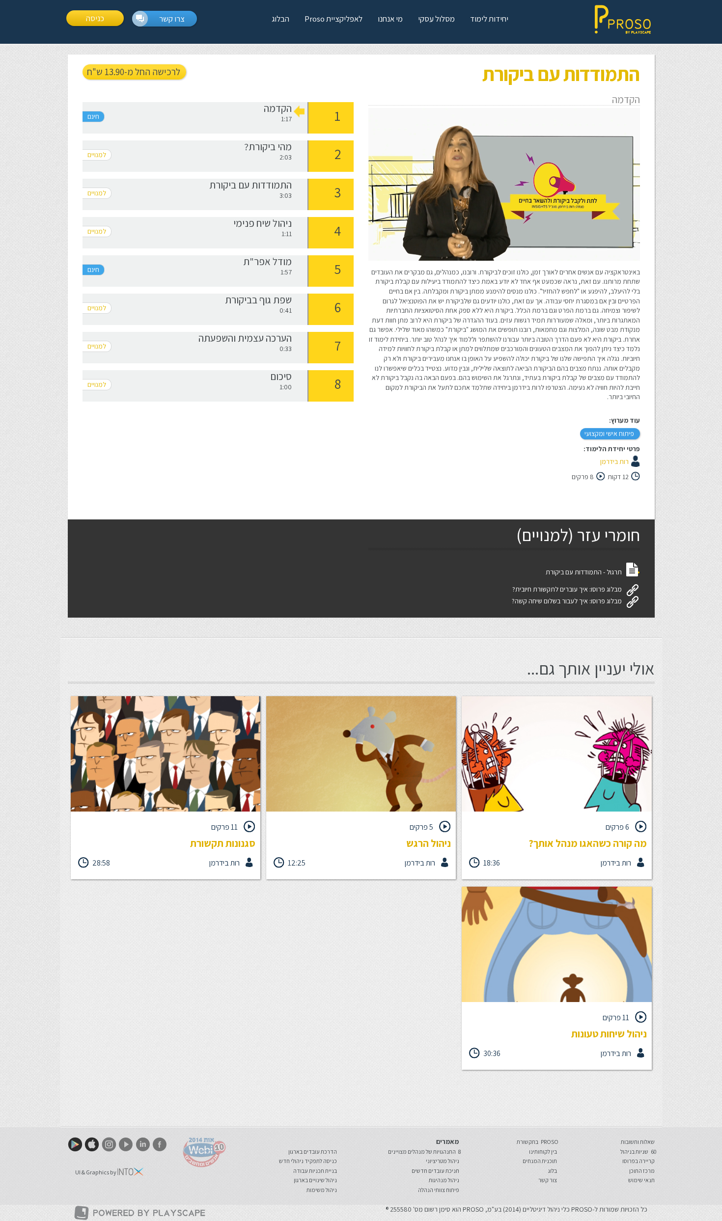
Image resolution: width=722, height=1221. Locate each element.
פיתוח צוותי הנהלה (438, 1190)
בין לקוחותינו (543, 1151)
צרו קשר (172, 18)
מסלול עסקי (436, 18)
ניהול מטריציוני (442, 1161)
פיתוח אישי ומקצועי (609, 433)
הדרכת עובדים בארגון (312, 1151)
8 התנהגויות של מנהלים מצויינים (424, 1151)
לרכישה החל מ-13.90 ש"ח (133, 71)
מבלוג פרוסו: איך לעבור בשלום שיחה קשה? (567, 601)
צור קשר (547, 1180)
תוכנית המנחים (540, 1161)
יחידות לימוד (489, 18)
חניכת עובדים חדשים (435, 1170)
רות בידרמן (614, 461)
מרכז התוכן (642, 1170)
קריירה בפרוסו (638, 1161)
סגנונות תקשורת (222, 843)
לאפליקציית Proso (333, 18)
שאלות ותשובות (638, 1141)
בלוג (552, 1170)
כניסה (95, 18)
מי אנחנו (390, 18)
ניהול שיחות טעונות (609, 1033)
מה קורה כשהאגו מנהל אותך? (587, 843)
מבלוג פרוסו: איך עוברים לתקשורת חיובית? (567, 589)
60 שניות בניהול (638, 1151)
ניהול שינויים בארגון (315, 1180)
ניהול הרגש (428, 843)
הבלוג (280, 18)
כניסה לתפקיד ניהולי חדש (308, 1161)
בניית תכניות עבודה (315, 1170)
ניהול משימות (321, 1190)
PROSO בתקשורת (537, 1141)
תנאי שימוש (641, 1180)
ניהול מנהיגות (444, 1180)
